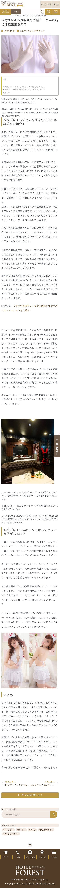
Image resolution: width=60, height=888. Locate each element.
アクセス (42, 857)
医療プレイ (39, 31)
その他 (54, 857)
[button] (30, 845)
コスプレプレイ (27, 31)
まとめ (7, 93)
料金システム (30, 857)
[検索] (53, 814)
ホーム (6, 857)
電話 (18, 857)
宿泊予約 (42, 11)
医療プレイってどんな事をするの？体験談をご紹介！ (25, 87)
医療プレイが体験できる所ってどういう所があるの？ (25, 90)
